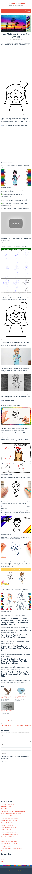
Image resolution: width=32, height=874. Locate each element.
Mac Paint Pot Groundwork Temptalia (9, 841)
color (2, 856)
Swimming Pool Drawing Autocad (24, 724)
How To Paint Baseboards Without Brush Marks (11, 848)
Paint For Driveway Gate (6, 808)
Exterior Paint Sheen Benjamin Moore (9, 829)
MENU (28, 11)
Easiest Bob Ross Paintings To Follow (9, 815)
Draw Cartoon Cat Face (6, 724)
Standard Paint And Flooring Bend (8, 806)
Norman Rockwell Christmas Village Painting (10, 832)
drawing (7, 720)
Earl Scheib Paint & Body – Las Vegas (9, 834)
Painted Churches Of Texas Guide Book (9, 818)
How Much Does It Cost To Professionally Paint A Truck (13, 811)
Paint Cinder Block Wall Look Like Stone (10, 843)
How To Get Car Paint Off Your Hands (9, 827)
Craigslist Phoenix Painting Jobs (8, 836)
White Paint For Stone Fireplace (8, 822)
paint (2, 861)
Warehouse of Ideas (16, 3)
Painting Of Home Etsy (6, 846)
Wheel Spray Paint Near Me (7, 825)
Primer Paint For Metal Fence (7, 839)
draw (15, 720)
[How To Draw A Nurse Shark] (7, 706)
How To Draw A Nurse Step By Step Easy (6, 696)
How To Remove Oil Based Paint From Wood (11, 813)
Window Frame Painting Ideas (7, 850)
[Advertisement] (16, 63)
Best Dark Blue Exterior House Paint (9, 820)
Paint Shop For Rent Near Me (7, 804)
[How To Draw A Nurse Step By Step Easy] (7, 691)
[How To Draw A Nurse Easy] (21, 691)
